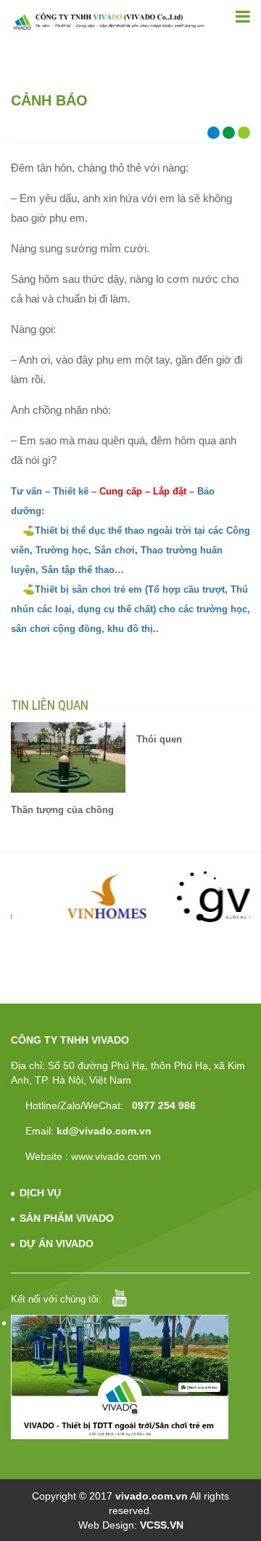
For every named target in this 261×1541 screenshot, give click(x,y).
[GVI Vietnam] (193, 897)
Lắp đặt (169, 491)
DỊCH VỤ (40, 1192)
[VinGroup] (69, 897)
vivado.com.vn (151, 1496)
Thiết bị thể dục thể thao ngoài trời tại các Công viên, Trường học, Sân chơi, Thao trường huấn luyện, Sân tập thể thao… (130, 550)
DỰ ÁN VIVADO (57, 1243)
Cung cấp (119, 491)
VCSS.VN (161, 1525)
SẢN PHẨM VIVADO (67, 1218)
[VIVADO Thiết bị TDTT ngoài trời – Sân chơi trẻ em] (109, 21)
